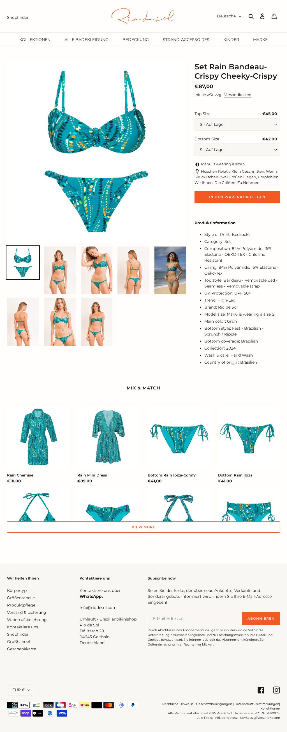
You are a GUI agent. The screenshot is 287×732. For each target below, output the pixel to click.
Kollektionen (270, 708)
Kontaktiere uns (22, 627)
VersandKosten (268, 718)
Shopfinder (18, 634)
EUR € (18, 689)
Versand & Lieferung (26, 612)
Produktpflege (21, 605)
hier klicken (204, 644)
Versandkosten (237, 94)
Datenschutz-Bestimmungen (257, 704)
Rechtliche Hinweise (178, 704)
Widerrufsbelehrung (27, 619)
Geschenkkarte (21, 648)
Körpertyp (17, 590)
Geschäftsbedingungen (214, 704)
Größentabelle (21, 597)
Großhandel (18, 641)
